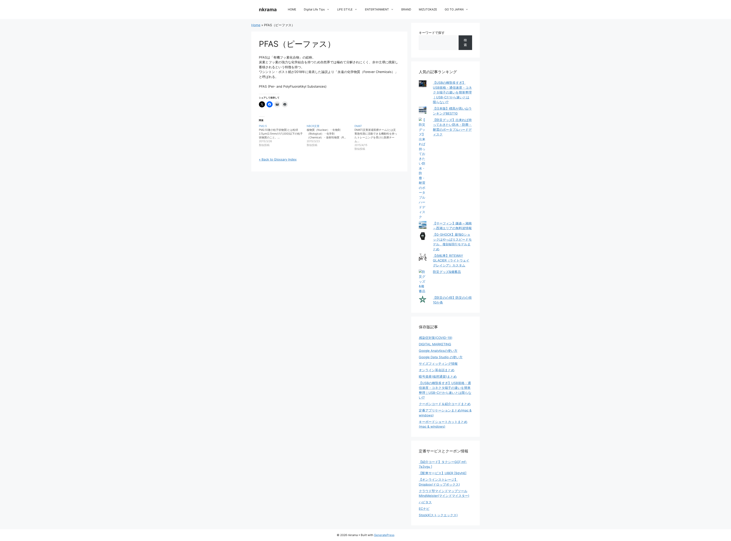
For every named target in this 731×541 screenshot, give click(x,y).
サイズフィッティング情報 (438, 364)
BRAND (406, 9)
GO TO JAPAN (454, 9)
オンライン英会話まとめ (436, 370)
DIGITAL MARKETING (435, 344)
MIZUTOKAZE (428, 9)
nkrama (268, 9)
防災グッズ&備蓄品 (447, 272)
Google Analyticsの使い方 (438, 351)
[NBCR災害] (330, 135)
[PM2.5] (283, 135)
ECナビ (424, 509)
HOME (292, 9)
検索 (465, 42)
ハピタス (425, 502)
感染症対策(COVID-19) (435, 338)
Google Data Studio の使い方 (441, 357)
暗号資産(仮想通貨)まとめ (438, 376)
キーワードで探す (432, 33)
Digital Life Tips (314, 9)
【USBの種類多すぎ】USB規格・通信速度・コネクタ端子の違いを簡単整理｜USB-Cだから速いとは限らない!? (452, 92)
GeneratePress (384, 535)
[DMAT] (378, 137)
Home (255, 25)
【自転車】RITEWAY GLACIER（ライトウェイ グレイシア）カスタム (451, 260)
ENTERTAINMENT (377, 9)
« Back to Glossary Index (278, 159)
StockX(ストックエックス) (438, 515)
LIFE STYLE (345, 9)
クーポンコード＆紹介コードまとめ (445, 404)
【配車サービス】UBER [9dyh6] (442, 473)
